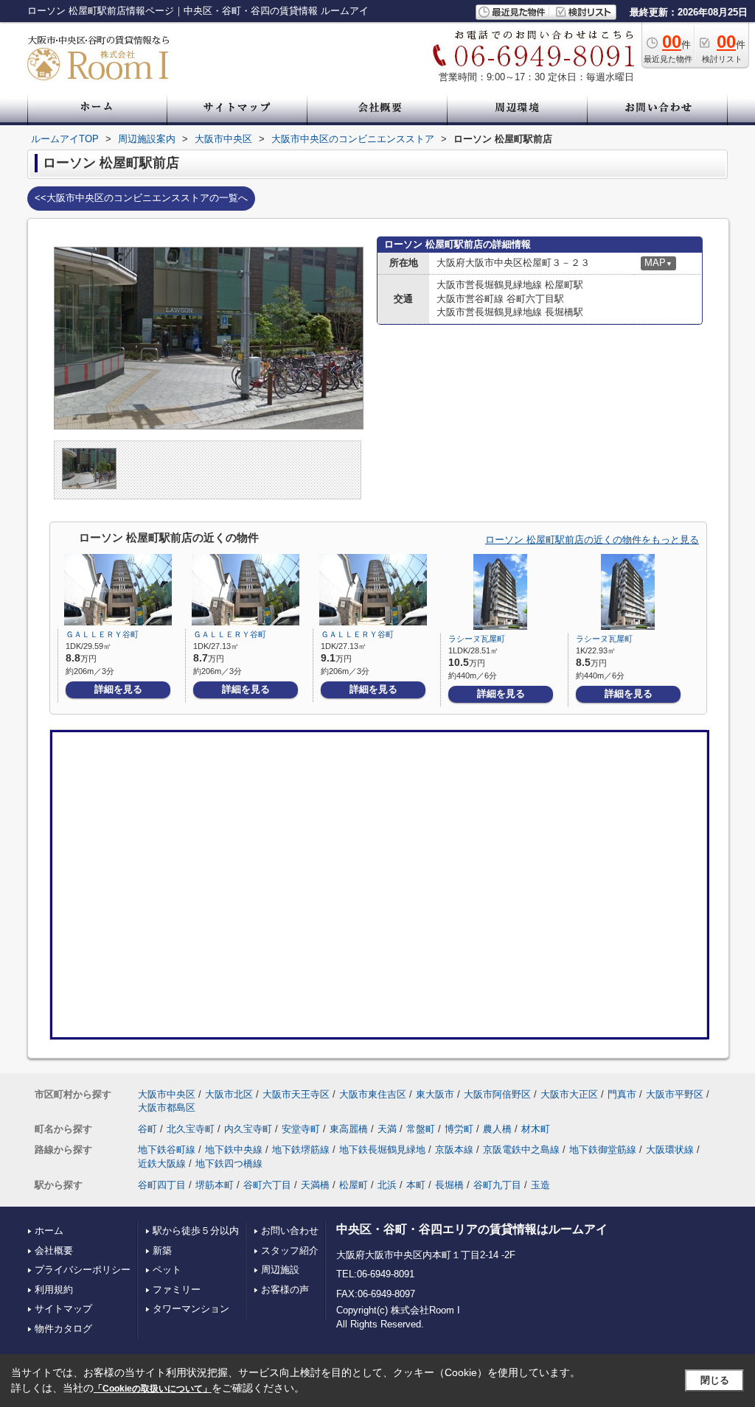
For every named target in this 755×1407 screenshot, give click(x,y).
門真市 (622, 1094)
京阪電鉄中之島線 (521, 1149)
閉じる (714, 1380)
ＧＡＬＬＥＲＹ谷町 (102, 634)
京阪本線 (454, 1149)
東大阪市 (435, 1094)
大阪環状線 (670, 1149)
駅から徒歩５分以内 (196, 1230)
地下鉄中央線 (233, 1149)
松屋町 (353, 1184)
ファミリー (177, 1289)
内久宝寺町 (248, 1128)
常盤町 (420, 1128)
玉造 (540, 1184)
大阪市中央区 (166, 1094)
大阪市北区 (229, 1094)
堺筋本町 (214, 1184)
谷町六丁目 (267, 1184)
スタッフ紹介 (290, 1250)
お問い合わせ (290, 1230)
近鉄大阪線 (162, 1163)
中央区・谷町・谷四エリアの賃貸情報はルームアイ (472, 1229)
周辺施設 (280, 1269)
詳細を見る (118, 689)
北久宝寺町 (191, 1128)
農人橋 (497, 1128)
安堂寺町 (301, 1128)
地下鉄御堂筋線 (602, 1149)
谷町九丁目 (497, 1184)
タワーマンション (191, 1308)
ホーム (49, 1230)
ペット (167, 1269)
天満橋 (315, 1184)
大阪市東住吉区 (372, 1094)
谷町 (147, 1128)
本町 (415, 1184)
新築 (162, 1250)
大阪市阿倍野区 (497, 1094)
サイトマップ (63, 1308)
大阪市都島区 (166, 1107)
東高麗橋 (349, 1128)
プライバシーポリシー (83, 1269)
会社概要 (54, 1250)
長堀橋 (449, 1184)
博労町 (459, 1128)
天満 (387, 1128)
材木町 (535, 1128)
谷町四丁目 (162, 1184)
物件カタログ (63, 1328)
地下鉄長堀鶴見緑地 (382, 1149)
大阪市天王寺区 (296, 1094)
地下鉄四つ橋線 (228, 1163)
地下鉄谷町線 (166, 1149)
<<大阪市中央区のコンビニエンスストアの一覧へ (141, 197)
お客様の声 (285, 1289)
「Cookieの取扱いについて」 (153, 1388)
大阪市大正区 (569, 1094)
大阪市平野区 (674, 1094)
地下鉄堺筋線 (301, 1149)
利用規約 (54, 1289)
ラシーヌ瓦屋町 (476, 638)
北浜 (387, 1184)
